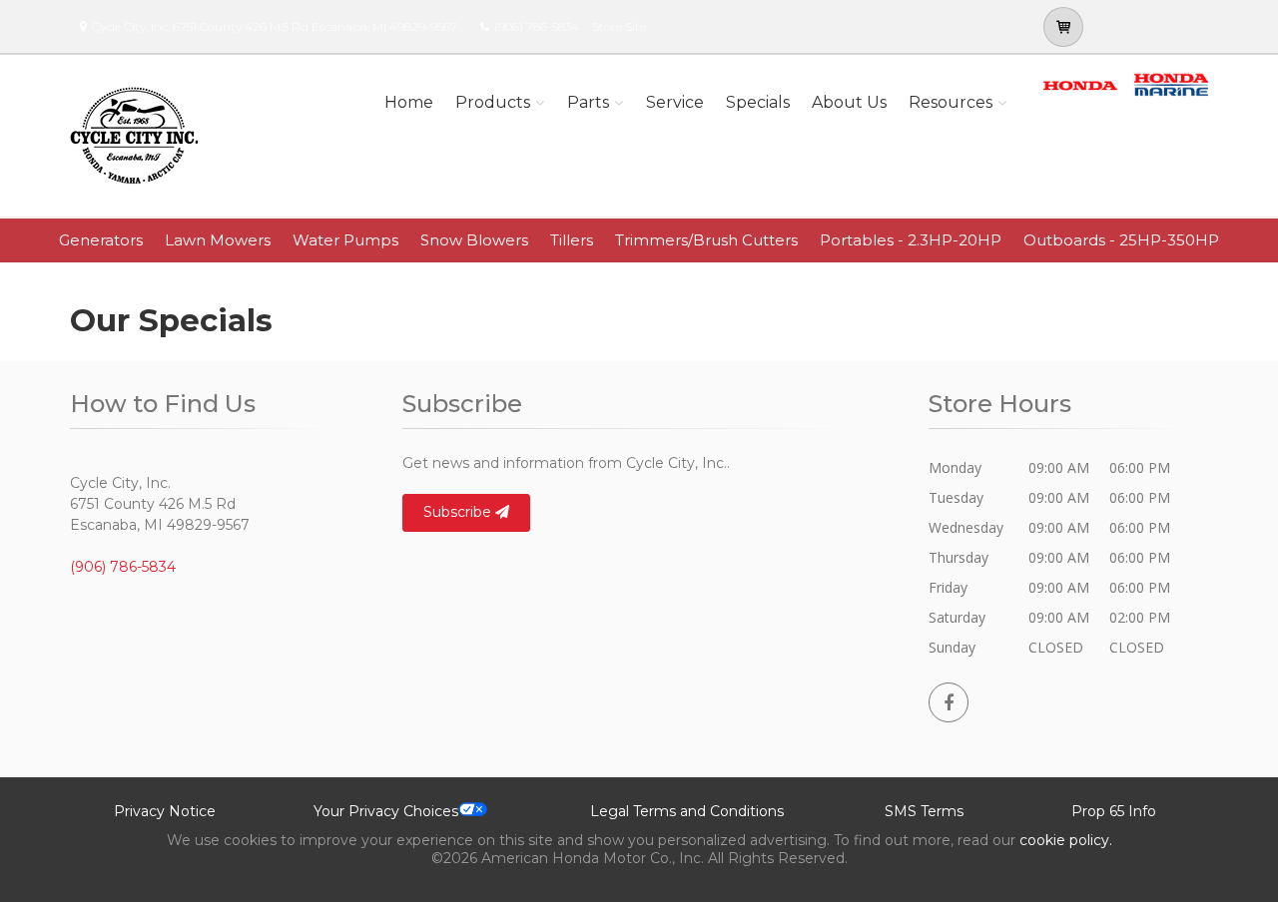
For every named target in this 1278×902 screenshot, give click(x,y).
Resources (950, 102)
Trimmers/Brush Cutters (706, 239)
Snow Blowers (474, 239)
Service (675, 102)
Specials (758, 102)
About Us (849, 102)
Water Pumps (345, 239)
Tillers (571, 239)
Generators (101, 239)
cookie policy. (1065, 840)
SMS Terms (924, 811)
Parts (588, 102)
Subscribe (459, 512)
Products (492, 102)
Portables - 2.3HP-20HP (910, 239)
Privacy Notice (165, 811)
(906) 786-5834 (536, 26)
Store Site (619, 26)
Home (408, 102)
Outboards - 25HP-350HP (1121, 239)
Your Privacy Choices (386, 811)
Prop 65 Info (1113, 811)
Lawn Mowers (218, 239)
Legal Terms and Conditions (687, 811)
